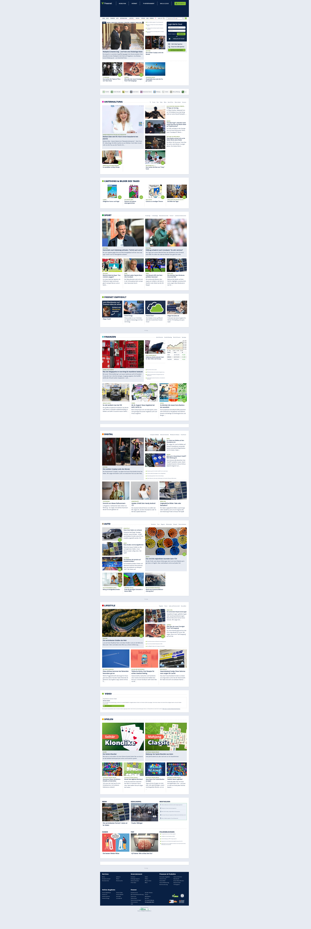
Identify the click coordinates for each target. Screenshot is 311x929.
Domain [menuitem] (152, 18)
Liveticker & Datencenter (180, 215)
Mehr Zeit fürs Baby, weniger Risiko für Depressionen (171, 811)
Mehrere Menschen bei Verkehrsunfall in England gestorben (172, 804)
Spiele (146, 877)
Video (161, 102)
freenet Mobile (119, 894)
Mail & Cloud (164, 3)
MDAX (169, 357)
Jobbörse (118, 877)
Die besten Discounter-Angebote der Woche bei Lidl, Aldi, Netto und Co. (174, 814)
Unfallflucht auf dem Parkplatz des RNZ (168, 836)
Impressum (133, 896)
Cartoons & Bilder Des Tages (121, 181)
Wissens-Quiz (148, 880)
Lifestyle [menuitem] (131, 18)
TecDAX (169, 359)
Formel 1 (172, 215)
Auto (107, 523)
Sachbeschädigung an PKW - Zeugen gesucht (169, 838)
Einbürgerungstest (135, 878)
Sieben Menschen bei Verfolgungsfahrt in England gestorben (155, 32)
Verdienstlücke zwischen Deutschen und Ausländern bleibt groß (156, 378)
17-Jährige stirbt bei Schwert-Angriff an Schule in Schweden (155, 29)
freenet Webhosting (164, 882)
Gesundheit (183, 605)
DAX (168, 355)
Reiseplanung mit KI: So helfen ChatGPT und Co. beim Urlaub (157, 471)
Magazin (163, 524)
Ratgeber (161, 605)
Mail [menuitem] (147, 18)
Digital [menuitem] (137, 18)
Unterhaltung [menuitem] (123, 18)
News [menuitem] (103, 18)
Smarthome (183, 434)
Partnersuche (119, 880)
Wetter (118, 878)
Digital (108, 434)
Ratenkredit (176, 878)
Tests (158, 524)
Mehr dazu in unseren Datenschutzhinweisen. (171, 708)
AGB (132, 904)
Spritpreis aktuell (106, 878)
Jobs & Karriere (159, 337)
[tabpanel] (123, 41)
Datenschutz (134, 898)
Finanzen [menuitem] (112, 18)
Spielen (108, 719)
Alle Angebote (181, 3)
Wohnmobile (169, 524)
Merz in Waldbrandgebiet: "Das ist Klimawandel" (155, 22)
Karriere (147, 898)
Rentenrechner (177, 882)
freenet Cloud (162, 878)
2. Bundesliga (155, 215)
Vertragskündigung (149, 900)
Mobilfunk (122, 3)
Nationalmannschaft (163, 215)
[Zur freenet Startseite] (107, 3)
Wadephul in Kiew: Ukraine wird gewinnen (169, 808)
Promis (153, 102)
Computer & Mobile (154, 434)
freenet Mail (162, 880)
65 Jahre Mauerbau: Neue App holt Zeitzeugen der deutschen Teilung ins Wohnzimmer (161, 478)
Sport (107, 215)
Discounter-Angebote (164, 877)
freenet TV (104, 894)
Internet (134, 3)
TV (150, 102)
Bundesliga (147, 215)
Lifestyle (109, 605)
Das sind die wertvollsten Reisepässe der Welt (154, 643)
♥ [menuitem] (155, 18)
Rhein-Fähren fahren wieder (152, 369)
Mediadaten (148, 896)
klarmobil (118, 896)
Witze (165, 102)
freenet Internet (106, 896)
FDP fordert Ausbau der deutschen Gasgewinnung (155, 372)
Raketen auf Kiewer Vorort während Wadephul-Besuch (155, 25)
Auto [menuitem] (117, 18)
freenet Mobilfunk (106, 892)
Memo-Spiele (178, 102)
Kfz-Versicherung (163, 884)
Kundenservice (134, 892)
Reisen (165, 605)
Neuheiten (153, 524)
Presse (146, 894)
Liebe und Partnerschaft (174, 605)
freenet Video (119, 892)
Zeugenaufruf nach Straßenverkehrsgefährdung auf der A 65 (171, 841)
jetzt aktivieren (108, 706)
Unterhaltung (113, 101)
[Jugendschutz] (144, 909)
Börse (103, 877)
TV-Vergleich (177, 884)
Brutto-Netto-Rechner (179, 880)
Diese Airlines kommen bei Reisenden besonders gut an (156, 641)
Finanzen (110, 336)
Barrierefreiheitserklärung (137, 894)
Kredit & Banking (168, 337)
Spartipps (184, 337)
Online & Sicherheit (164, 434)
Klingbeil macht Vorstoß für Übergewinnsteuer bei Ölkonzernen (155, 375)
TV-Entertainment (148, 3)
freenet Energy (105, 898)
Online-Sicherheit (178, 877)
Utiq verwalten (134, 902)
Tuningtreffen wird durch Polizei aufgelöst (168, 834)
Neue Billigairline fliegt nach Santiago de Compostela (156, 646)
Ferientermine (105, 880)
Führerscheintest (182, 524)
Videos (146, 878)
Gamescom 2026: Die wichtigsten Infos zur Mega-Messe (156, 473)
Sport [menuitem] (107, 18)
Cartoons (184, 102)
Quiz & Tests (170, 102)
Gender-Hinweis (149, 892)
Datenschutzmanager (136, 900)
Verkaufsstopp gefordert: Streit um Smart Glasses (155, 475)
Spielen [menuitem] (143, 18)
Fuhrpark (175, 524)
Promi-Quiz (133, 882)
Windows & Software (174, 434)
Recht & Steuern (177, 337)
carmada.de (119, 898)
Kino (158, 102)
